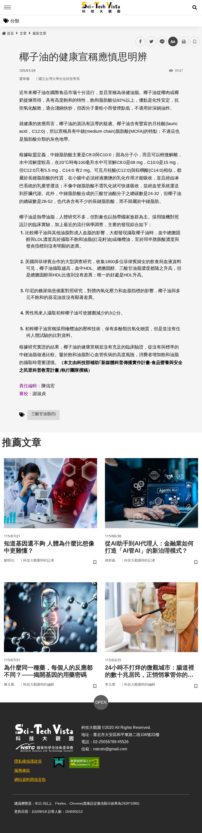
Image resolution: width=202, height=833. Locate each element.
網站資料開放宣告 (30, 779)
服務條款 (22, 770)
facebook (140, 41)
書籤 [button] (195, 41)
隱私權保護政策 (28, 761)
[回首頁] (101, 7)
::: (3, 32)
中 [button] (173, 41)
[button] (194, 7)
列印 (184, 41)
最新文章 (39, 33)
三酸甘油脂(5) (43, 414)
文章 (23, 33)
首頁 (10, 33)
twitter (151, 41)
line (160, 41)
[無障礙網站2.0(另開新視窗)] (84, 762)
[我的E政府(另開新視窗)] (59, 762)
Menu (7, 7)
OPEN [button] (101, 702)
